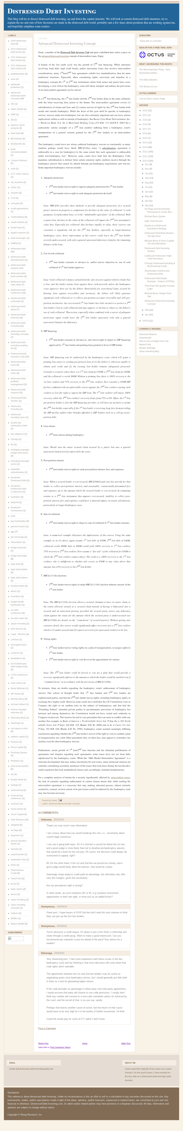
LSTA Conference (19, 675)
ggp (12, 531)
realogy (14, 785)
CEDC (14, 187)
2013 (145, 147)
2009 (145, 321)
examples (15, 497)
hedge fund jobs (18, 547)
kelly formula (17, 629)
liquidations (16, 658)
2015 (145, 138)
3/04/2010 (59, 953)
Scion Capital (17, 814)
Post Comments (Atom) (60, 1047)
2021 (145, 115)
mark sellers (17, 683)
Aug (147, 182)
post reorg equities (20, 766)
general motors (18, 526)
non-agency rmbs (19, 728)
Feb (147, 310)
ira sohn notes (17, 618)
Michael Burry (17, 699)
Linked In (15, 653)
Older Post (125, 1043)
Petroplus (15, 761)
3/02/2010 (62, 906)
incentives (16, 596)
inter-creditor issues (120, 777)
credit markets (17, 222)
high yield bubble (19, 569)
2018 (145, 124)
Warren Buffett (17, 924)
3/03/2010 (62, 926)
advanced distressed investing (55, 56)
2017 (145, 129)
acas (13, 79)
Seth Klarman (17, 819)
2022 (145, 110)
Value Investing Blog (149, 351)
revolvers (15, 804)
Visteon (14, 913)
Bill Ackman (16, 138)
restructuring (17, 790)
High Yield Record (153, 221)
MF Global (16, 694)
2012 (145, 151)
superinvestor (17, 854)
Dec (147, 164)
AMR (13, 114)
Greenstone (16, 542)
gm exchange (17, 537)
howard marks (17, 586)
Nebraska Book (18, 717)
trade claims (17, 889)
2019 (145, 120)
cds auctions (17, 182)
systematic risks (18, 859)
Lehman (15, 639)
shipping (15, 825)
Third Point (16, 878)
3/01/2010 (59, 819)
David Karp (16, 227)
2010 (145, 161)
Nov (147, 169)
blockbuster (16, 144)
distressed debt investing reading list (19, 345)
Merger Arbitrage (147, 348)
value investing (18, 899)
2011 (145, 156)
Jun (147, 192)
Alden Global (17, 109)
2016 (145, 133)
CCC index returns (20, 174)
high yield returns (19, 577)
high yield (15, 564)
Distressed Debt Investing (52, 10)
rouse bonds (17, 809)
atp (12, 119)
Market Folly (145, 344)
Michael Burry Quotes (155, 216)
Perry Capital (17, 747)
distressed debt (18, 248)
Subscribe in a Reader (151, 41)
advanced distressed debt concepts (18, 95)
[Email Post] (60, 800)
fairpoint (15, 502)
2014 (145, 142)
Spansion (15, 835)
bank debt (15, 133)
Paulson (15, 742)
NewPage (15, 723)
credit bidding (17, 217)
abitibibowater (17, 74)
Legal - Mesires (18, 634)
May (147, 196)
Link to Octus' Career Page (152, 99)
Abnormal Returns (148, 334)
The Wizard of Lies (148, 86)
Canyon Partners (19, 160)
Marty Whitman (18, 688)
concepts (15, 203)
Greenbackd (145, 338)
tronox (14, 894)
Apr (147, 201)
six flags (15, 830)
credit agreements (19, 208)
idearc (14, 591)
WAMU (14, 918)
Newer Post (43, 1043)
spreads (15, 849)
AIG (12, 104)
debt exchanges (18, 238)
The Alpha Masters (148, 80)
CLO (13, 198)
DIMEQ (14, 243)
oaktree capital (18, 736)
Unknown (46, 819)
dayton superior (18, 232)
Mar (147, 205)
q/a (12, 774)
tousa (13, 884)
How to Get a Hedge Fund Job (154, 341)
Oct (147, 173)
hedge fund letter (19, 556)
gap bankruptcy (18, 521)
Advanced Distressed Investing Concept (67, 43)
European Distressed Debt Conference (18, 489)
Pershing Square (19, 752)
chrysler (14, 193)
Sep (147, 178)
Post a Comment (47, 1028)
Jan (147, 314)
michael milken (18, 704)
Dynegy (14, 439)
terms (13, 865)
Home (84, 1043)
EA (12, 444)
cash (13, 168)
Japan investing (18, 623)
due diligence (17, 434)
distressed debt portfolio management (18, 381)
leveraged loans (18, 645)
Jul (146, 187)
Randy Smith (17, 779)
